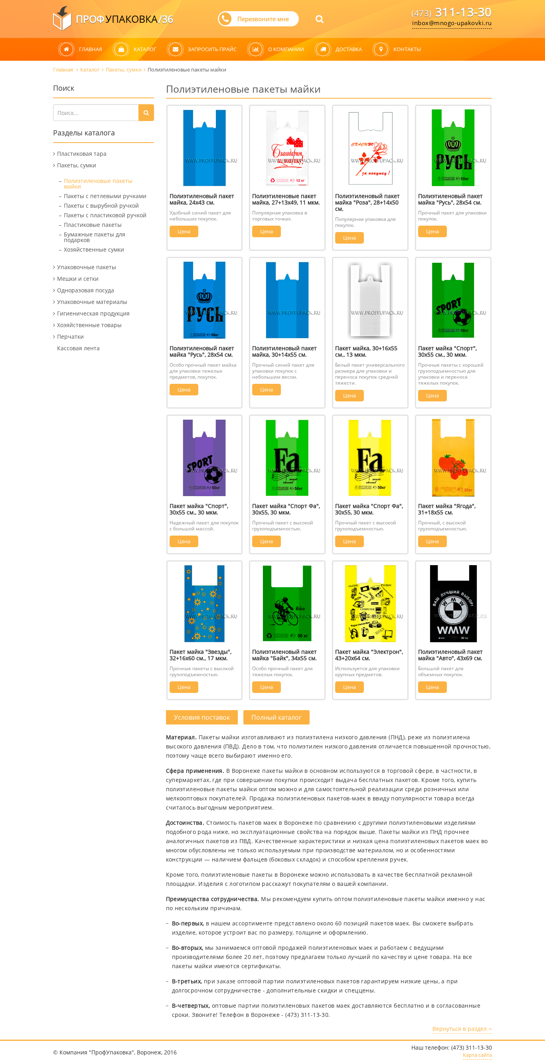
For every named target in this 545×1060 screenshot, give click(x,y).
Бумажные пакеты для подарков (94, 237)
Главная (63, 69)
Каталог (90, 69)
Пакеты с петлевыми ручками (105, 196)
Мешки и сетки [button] (78, 278)
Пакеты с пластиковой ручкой (105, 215)
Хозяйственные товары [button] (89, 325)
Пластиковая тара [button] (82, 153)
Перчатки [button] (70, 336)
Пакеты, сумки (124, 69)
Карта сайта (477, 1055)
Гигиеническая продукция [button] (93, 313)
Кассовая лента (78, 348)
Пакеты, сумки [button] (76, 165)
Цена (184, 231)
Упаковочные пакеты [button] (86, 267)
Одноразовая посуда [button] (85, 290)
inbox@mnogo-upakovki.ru (452, 23)
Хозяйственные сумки (94, 249)
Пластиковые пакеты (93, 224)
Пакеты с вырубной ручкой (101, 205)
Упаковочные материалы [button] (92, 302)
